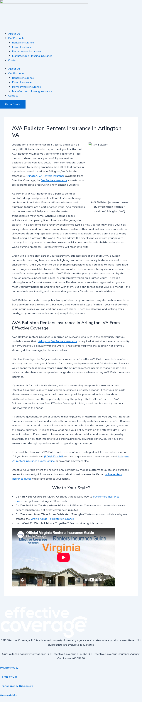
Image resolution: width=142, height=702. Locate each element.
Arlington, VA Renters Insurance (45, 176)
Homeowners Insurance (26, 51)
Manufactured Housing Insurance (32, 56)
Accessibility (8, 695)
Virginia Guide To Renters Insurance (52, 519)
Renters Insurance (23, 42)
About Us (14, 33)
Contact (13, 60)
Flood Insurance (22, 47)
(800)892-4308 (54, 456)
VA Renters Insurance (54, 180)
